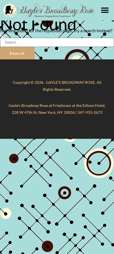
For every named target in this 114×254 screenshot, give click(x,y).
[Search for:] (57, 41)
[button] (105, 10)
